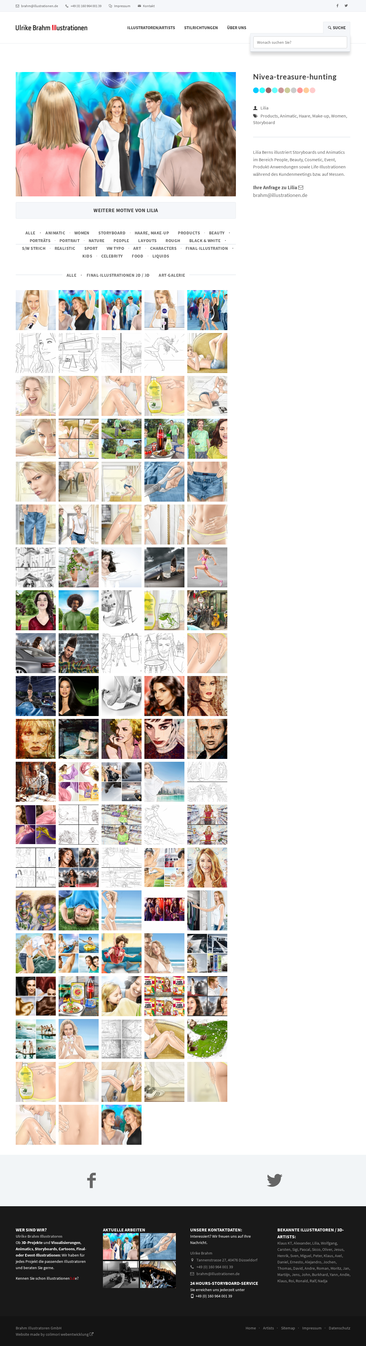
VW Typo (115, 248)
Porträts (40, 240)
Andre (310, 1268)
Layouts (147, 240)
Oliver (327, 1249)
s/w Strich (33, 248)
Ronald (302, 1280)
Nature (97, 240)
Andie (344, 1274)
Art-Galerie (172, 275)
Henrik (283, 1255)
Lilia (264, 108)
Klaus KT (284, 1243)
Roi (291, 1280)
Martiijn (283, 1274)
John (305, 1274)
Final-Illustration (207, 248)
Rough (173, 240)
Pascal (305, 1249)
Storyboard (112, 233)
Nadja (322, 1280)
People (121, 240)
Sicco (316, 1249)
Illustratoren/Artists (151, 27)
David (298, 1268)
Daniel (282, 1262)
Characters (163, 248)
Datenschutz (339, 1328)
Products (189, 233)
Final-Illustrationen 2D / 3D (118, 275)
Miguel (305, 1255)
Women (81, 233)
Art (137, 248)
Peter (317, 1255)
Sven (294, 1255)
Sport (91, 248)
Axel (338, 1255)
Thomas (284, 1268)
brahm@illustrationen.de (39, 6)
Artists (268, 1328)
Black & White (204, 240)
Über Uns (236, 27)
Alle (30, 233)
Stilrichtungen (201, 27)
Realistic (65, 248)
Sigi (295, 1249)
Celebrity (112, 256)
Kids (87, 256)
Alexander (302, 1243)
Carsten (284, 1249)
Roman (323, 1268)
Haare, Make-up (152, 233)
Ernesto (296, 1262)
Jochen (329, 1262)
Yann (334, 1274)
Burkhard (320, 1274)
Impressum (122, 6)
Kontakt (148, 6)
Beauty (217, 233)
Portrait (69, 240)
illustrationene (62, 1278)
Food (137, 256)
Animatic (55, 233)
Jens (296, 1274)
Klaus (328, 1255)
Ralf (313, 1280)
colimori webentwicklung (67, 1334)
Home (251, 1328)
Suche (339, 27)
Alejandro (313, 1262)
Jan (346, 1268)
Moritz (336, 1268)
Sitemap (288, 1328)
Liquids (160, 256)
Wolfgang (329, 1243)
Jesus (338, 1249)
